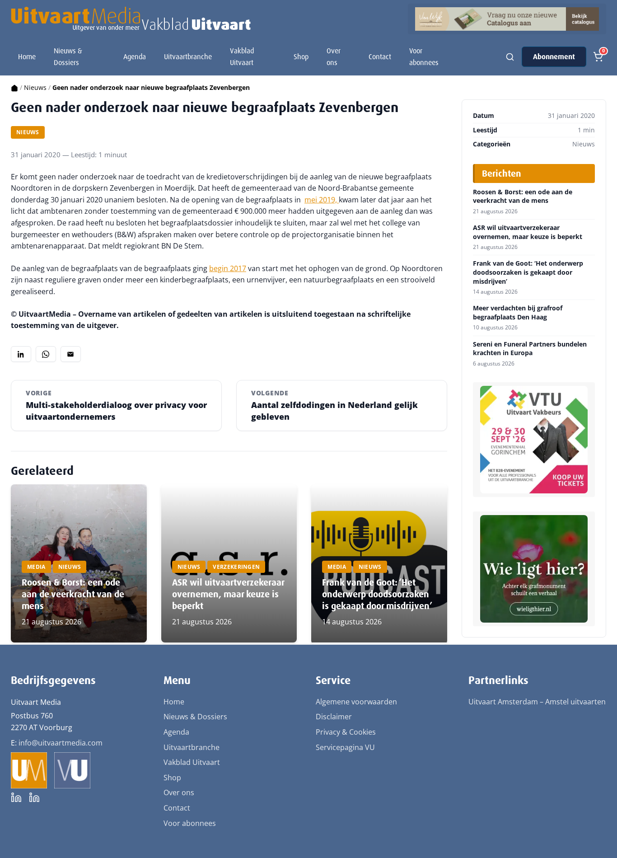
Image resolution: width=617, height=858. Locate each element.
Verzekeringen (236, 567)
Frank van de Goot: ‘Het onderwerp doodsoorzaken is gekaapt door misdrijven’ (377, 594)
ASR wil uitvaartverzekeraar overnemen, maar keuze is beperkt (228, 594)
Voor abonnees (424, 56)
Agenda (134, 56)
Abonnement (554, 56)
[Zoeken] (510, 57)
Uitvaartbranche (188, 56)
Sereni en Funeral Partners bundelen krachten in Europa (530, 348)
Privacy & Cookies (346, 732)
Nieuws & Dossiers (68, 56)
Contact (380, 56)
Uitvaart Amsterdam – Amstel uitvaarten (537, 702)
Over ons (334, 56)
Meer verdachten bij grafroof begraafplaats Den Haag (517, 312)
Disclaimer (334, 717)
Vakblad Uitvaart (242, 56)
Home (27, 56)
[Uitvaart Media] (131, 19)
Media (36, 567)
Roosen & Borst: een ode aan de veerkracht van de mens (73, 594)
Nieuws (35, 87)
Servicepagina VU (345, 747)
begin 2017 (227, 268)
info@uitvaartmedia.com (61, 743)
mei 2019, (321, 200)
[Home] (14, 87)
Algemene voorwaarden (356, 702)
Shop (301, 56)
